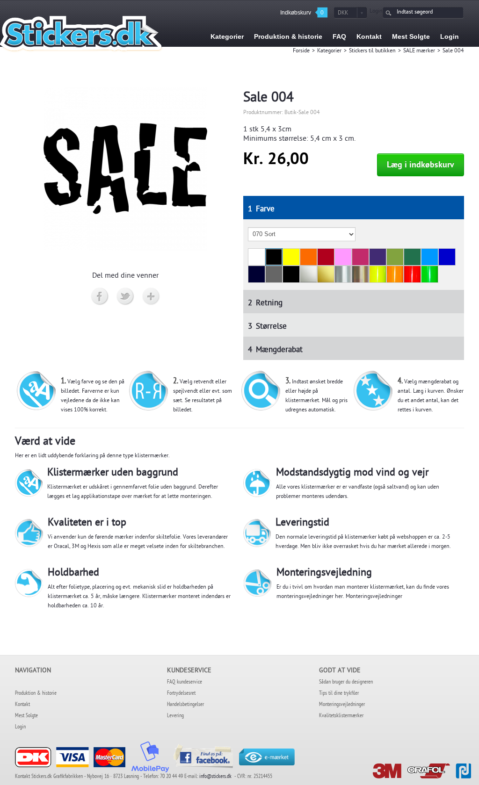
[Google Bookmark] (151, 297)
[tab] (353, 207)
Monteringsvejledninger (374, 597)
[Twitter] (125, 297)
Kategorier (329, 51)
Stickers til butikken (372, 51)
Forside (301, 51)
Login (376, 11)
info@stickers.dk (215, 777)
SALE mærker (419, 51)
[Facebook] (99, 297)
